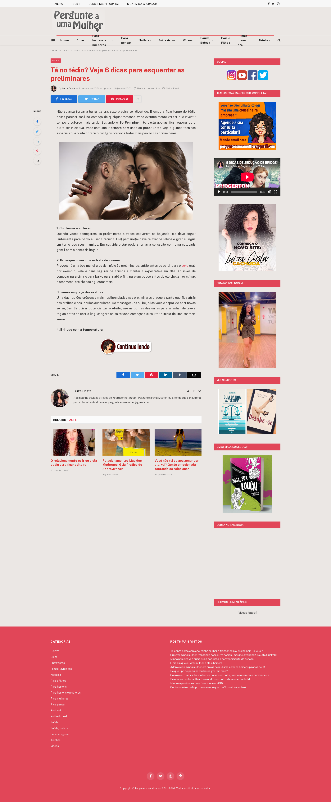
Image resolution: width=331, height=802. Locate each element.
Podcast (56, 710)
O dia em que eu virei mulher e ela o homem (196, 663)
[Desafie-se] (261, 432)
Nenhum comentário (148, 88)
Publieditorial (59, 716)
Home (64, 40)
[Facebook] (37, 121)
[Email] (37, 161)
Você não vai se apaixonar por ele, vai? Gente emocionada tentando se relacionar (177, 465)
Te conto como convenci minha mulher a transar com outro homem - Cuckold (216, 651)
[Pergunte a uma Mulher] (78, 21)
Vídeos (188, 40)
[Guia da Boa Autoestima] (232, 432)
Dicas (80, 40)
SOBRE (77, 3)
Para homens (59, 686)
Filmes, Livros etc (243, 40)
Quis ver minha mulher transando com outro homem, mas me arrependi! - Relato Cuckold (223, 655)
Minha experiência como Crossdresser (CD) (196, 683)
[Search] (278, 40)
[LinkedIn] (37, 141)
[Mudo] (269, 192)
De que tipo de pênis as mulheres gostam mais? (199, 671)
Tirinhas (264, 40)
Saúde (54, 722)
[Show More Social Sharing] (138, 99)
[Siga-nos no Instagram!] (231, 79)
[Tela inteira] (275, 192)
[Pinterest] (37, 151)
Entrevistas (167, 40)
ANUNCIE (59, 3)
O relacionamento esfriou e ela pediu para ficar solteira (74, 463)
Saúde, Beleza (205, 40)
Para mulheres (59, 698)
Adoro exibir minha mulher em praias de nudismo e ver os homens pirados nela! (217, 667)
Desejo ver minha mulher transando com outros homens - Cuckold (210, 679)
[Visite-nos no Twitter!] (263, 79)
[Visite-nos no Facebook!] (252, 79)
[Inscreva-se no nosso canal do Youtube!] (242, 79)
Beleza (55, 651)
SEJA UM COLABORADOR (142, 3)
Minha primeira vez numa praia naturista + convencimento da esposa (212, 659)
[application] (247, 177)
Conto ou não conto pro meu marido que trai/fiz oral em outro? (208, 687)
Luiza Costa (68, 88)
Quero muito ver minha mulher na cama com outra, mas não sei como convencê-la (219, 675)
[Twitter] (37, 131)
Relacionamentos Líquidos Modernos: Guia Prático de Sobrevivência (122, 465)
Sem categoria (60, 734)
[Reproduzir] (219, 192)
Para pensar (126, 40)
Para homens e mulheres (99, 40)
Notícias (145, 40)
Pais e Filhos (225, 40)
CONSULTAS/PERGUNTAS (104, 3)
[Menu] (53, 40)
